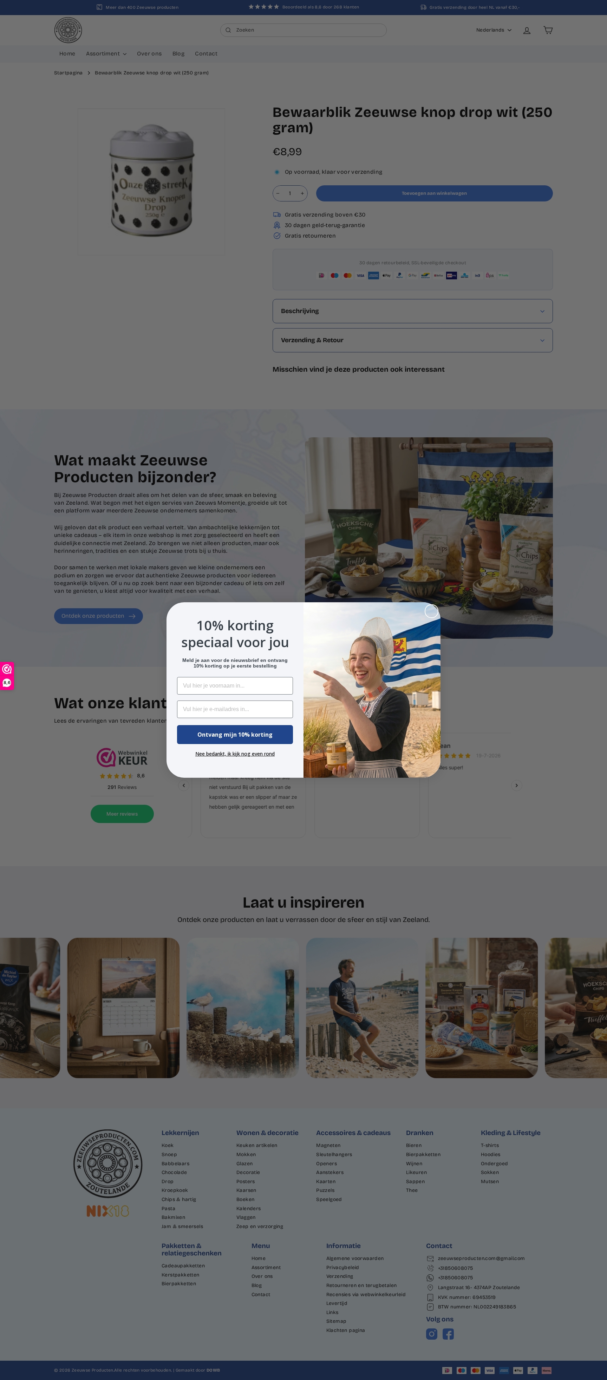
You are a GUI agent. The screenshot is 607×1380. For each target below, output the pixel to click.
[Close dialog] (431, 611)
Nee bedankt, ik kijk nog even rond (235, 753)
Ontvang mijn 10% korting (235, 734)
